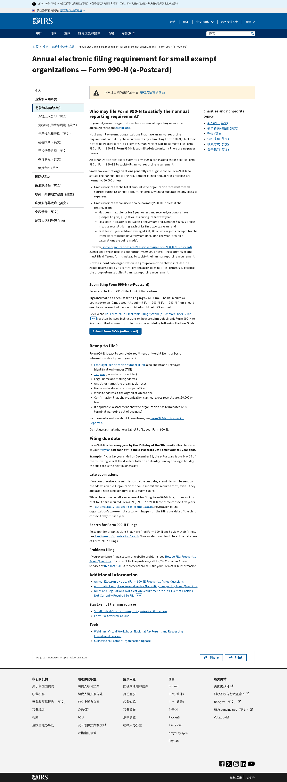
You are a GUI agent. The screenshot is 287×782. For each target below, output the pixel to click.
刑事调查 (129, 717)
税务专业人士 (229, 22)
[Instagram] (236, 763)
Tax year (99, 374)
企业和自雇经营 (46, 99)
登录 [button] (249, 22)
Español (173, 686)
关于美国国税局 (43, 686)
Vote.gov (220, 717)
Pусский (174, 717)
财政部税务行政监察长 (229, 694)
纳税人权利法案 (89, 686)
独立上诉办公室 (89, 702)
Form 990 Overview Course (111, 616)
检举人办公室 (132, 725)
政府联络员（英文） (49, 185)
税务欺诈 (129, 710)
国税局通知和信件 (135, 686)
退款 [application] (67, 33)
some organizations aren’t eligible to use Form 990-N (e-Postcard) (147, 247)
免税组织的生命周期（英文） (58, 125)
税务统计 (38, 710)
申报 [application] (39, 33)
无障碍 (250, 777)
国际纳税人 (43, 177)
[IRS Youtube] (251, 763)
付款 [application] (53, 33)
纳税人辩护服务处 (90, 694)
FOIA (81, 717)
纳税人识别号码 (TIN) (50, 220)
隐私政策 (236, 777)
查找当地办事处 (43, 725)
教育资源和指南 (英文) (222, 128)
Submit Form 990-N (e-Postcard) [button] (115, 331)
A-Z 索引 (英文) (217, 123)
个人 (38, 90)
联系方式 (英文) (218, 144)
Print (238, 657)
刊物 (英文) (215, 134)
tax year (104, 450)
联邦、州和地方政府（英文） (55, 194)
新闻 (186, 22)
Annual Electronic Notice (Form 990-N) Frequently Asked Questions (139, 581)
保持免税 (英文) (49, 168)
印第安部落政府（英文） (52, 203)
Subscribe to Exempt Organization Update (122, 641)
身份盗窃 (129, 694)
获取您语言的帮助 (152, 92)
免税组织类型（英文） (53, 116)
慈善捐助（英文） (50, 142)
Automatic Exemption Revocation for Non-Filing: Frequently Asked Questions (146, 586)
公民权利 (84, 710)
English (173, 741)
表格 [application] (111, 33)
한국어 (173, 710)
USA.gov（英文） (225, 702)
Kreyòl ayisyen (178, 733)
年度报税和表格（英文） (55, 134)
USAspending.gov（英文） (232, 710)
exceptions (122, 128)
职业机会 (38, 694)
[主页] (43, 19)
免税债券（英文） (47, 212)
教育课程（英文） (50, 159)
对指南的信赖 (87, 733)
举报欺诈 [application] (128, 33)
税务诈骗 (129, 702)
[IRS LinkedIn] (243, 763)
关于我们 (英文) (218, 150)
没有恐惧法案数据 (90, 725)
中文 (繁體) (176, 702)
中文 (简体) (203, 22)
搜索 (252, 33)
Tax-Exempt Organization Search (116, 536)
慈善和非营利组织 (63, 47)
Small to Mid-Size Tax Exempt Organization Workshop (130, 611)
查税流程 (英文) (218, 139)
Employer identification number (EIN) (119, 365)
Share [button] (214, 657)
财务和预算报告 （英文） (49, 702)
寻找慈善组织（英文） (53, 151)
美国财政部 (222, 686)
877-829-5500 (113, 566)
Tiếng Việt (175, 725)
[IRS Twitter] (229, 763)
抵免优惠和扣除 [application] (89, 33)
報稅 (45, 47)
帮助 (172, 22)
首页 (35, 47)
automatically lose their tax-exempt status (124, 507)
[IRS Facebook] (222, 763)
